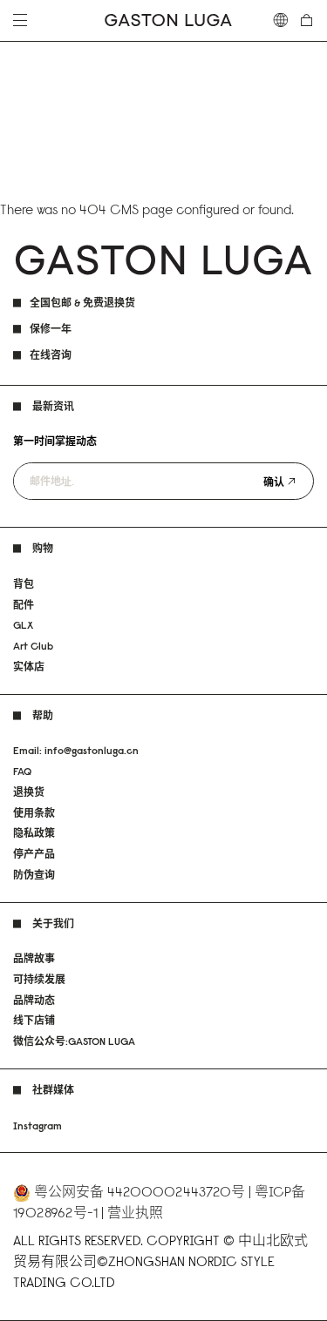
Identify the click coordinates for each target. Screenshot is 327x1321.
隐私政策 (34, 832)
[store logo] (168, 20)
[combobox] (281, 20)
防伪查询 (34, 874)
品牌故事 (34, 958)
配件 (23, 604)
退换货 (28, 792)
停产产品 (34, 853)
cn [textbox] (281, 20)
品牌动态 (34, 1000)
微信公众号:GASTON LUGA (74, 1041)
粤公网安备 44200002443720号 (139, 1191)
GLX (23, 624)
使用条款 (34, 812)
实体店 (28, 666)
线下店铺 (34, 1020)
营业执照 (135, 1212)
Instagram (37, 1125)
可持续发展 (39, 979)
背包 (23, 583)
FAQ (22, 771)
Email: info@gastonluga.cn (76, 750)
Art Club (33, 645)
